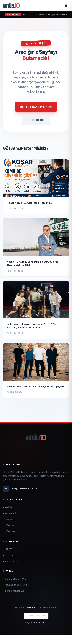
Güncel (9, 525)
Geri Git (38, 119)
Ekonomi (10, 513)
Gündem (10, 531)
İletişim (9, 555)
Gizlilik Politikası (16, 579)
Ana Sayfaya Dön (39, 106)
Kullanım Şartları (16, 585)
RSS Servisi (11, 561)
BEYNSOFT (40, 622)
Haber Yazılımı (37, 616)
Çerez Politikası (15, 591)
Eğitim (9, 507)
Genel (8, 519)
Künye (8, 549)
